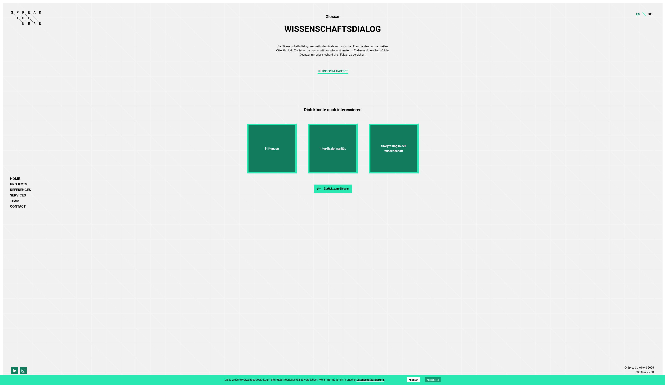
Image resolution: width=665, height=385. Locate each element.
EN (638, 14)
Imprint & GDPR (644, 371)
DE (650, 14)
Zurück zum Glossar (336, 188)
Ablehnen (413, 380)
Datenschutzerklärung (370, 379)
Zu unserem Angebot (333, 71)
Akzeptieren (433, 380)
